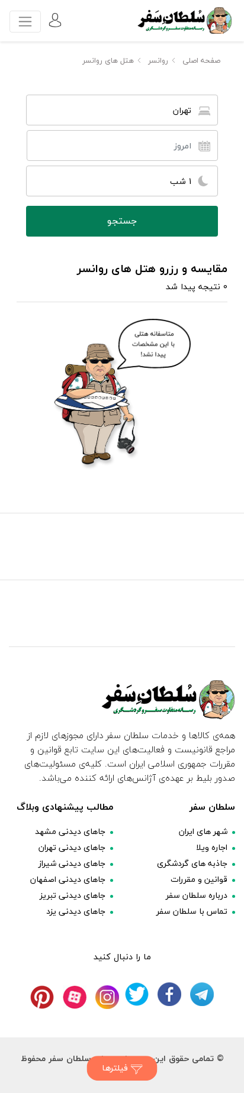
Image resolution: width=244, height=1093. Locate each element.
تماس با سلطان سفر (191, 911)
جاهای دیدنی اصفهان (67, 879)
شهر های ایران (203, 831)
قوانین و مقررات (199, 879)
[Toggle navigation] (25, 22)
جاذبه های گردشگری (192, 863)
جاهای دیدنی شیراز (71, 863)
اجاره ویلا (211, 847)
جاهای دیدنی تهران (71, 847)
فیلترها (116, 1067)
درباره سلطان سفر (196, 895)
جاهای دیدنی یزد (75, 911)
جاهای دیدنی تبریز (72, 895)
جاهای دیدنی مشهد (70, 831)
